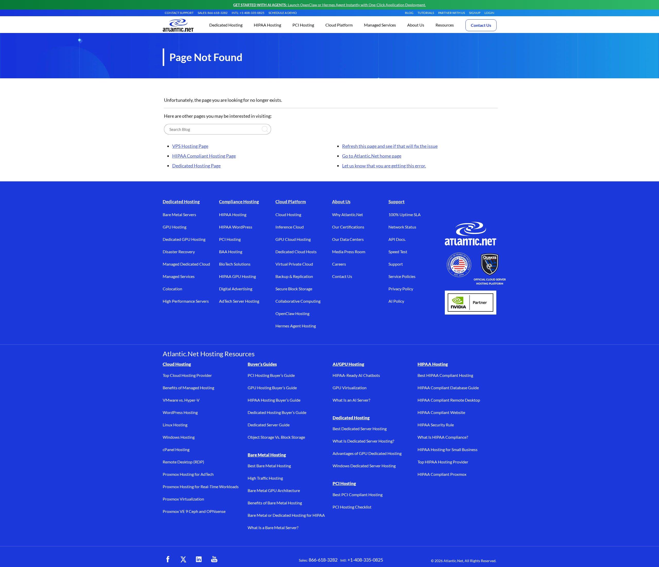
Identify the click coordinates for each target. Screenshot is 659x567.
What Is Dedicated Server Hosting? (363, 440)
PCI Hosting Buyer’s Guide (271, 375)
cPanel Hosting (176, 449)
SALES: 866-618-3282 (213, 13)
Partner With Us (451, 13)
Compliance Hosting (239, 201)
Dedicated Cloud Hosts (296, 251)
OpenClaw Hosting (292, 313)
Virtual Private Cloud (294, 263)
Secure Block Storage (293, 288)
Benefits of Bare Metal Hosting (275, 502)
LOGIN (489, 13)
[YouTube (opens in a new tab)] (214, 559)
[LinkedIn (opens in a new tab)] (199, 559)
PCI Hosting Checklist (352, 506)
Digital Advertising (235, 288)
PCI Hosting (230, 239)
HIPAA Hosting (232, 214)
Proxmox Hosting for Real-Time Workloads (201, 486)
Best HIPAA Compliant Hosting (445, 375)
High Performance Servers (186, 301)
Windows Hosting (179, 437)
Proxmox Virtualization (183, 498)
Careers (339, 263)
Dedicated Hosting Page (196, 165)
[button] (226, 25)
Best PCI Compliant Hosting (358, 494)
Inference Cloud (289, 226)
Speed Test (397, 251)
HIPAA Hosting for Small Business (448, 449)
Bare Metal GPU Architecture (274, 490)
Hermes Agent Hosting (295, 325)
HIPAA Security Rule (436, 424)
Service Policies (401, 276)
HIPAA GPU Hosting (237, 276)
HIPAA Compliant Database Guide (448, 387)
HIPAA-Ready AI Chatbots (356, 375)
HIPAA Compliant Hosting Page (204, 156)
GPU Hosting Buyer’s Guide (272, 387)
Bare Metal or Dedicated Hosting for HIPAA (286, 515)
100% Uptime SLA (404, 214)
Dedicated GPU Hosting (184, 239)
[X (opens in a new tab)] (183, 559)
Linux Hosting (175, 424)
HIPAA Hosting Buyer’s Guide (274, 399)
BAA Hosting (230, 251)
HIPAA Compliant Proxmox (442, 474)
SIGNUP (474, 13)
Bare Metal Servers (179, 214)
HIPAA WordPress (235, 226)
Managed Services (179, 276)
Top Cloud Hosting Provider (187, 375)
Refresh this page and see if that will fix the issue (390, 146)
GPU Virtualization (350, 387)
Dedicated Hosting (181, 201)
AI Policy (396, 301)
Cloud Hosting (288, 214)
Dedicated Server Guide (269, 424)
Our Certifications (348, 226)
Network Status (402, 226)
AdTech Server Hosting (239, 301)
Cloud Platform (290, 201)
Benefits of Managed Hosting (188, 387)
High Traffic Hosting (265, 478)
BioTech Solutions (234, 263)
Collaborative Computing (297, 301)
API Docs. (397, 239)
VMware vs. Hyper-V (181, 399)
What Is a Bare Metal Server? (273, 527)
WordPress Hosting (180, 412)
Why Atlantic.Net (347, 214)
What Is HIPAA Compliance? (443, 437)
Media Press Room (348, 251)
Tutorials (426, 13)
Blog (409, 13)
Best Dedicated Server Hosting (360, 428)
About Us (341, 201)
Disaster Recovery (179, 251)
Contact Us (481, 25)
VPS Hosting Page (190, 146)
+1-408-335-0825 (365, 560)
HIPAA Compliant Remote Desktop (449, 399)
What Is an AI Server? (351, 399)
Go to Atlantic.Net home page (371, 156)
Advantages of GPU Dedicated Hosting (367, 453)
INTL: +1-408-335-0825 (248, 13)
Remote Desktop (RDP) (183, 461)
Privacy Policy (400, 288)
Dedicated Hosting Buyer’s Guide (277, 412)
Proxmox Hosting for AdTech (188, 474)
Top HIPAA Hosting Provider (443, 461)
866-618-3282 (323, 560)
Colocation (172, 288)
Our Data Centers (348, 239)
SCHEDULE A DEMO (282, 13)
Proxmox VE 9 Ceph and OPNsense (194, 511)
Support (396, 201)
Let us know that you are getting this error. (384, 165)
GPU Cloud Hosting (293, 239)
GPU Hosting (174, 226)
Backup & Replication (294, 276)
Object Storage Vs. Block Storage (276, 437)
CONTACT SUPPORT (179, 13)
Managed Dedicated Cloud (186, 263)
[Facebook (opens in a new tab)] (168, 559)
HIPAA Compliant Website (441, 412)
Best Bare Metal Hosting (269, 465)
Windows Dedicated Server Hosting (364, 465)
